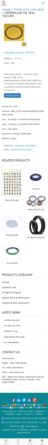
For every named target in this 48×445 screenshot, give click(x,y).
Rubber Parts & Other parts (16, 297)
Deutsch (9, 404)
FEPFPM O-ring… (11, 331)
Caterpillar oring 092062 (21, 149)
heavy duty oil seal (36, 209)
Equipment (39, 411)
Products (21, 10)
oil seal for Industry (36, 237)
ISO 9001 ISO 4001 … (13, 325)
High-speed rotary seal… (15, 337)
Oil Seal (38, 10)
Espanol (19, 404)
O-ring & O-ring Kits (11, 292)
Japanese (16, 407)
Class (30, 443)
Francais (29, 404)
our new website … (12, 342)
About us (12, 411)
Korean (26, 407)
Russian (44, 407)
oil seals (36, 189)
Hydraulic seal (9, 287)
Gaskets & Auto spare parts (16, 302)
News (30, 411)
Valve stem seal (12, 200)
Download (10, 414)
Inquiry (19, 414)
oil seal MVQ (12, 263)
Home (6, 10)
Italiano (38, 404)
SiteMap (39, 414)
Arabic (35, 407)
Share (6, 443)
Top (42, 443)
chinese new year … (13, 320)
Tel (18, 443)
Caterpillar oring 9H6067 (26, 145)
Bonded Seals (12, 235)
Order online (13, 95)
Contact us (29, 414)
